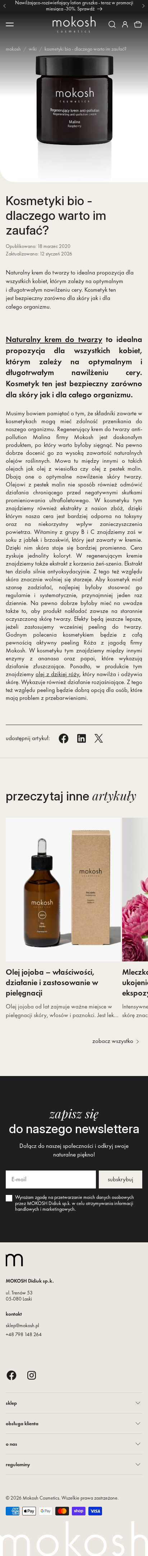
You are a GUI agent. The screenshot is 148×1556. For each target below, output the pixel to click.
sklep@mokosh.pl (22, 1325)
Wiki (33, 49)
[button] (112, 24)
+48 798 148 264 (24, 1334)
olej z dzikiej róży (57, 674)
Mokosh (13, 49)
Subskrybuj (120, 1179)
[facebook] (11, 1375)
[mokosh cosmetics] (74, 24)
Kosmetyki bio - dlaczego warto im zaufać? (85, 49)
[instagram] (31, 1375)
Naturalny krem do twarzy (54, 339)
